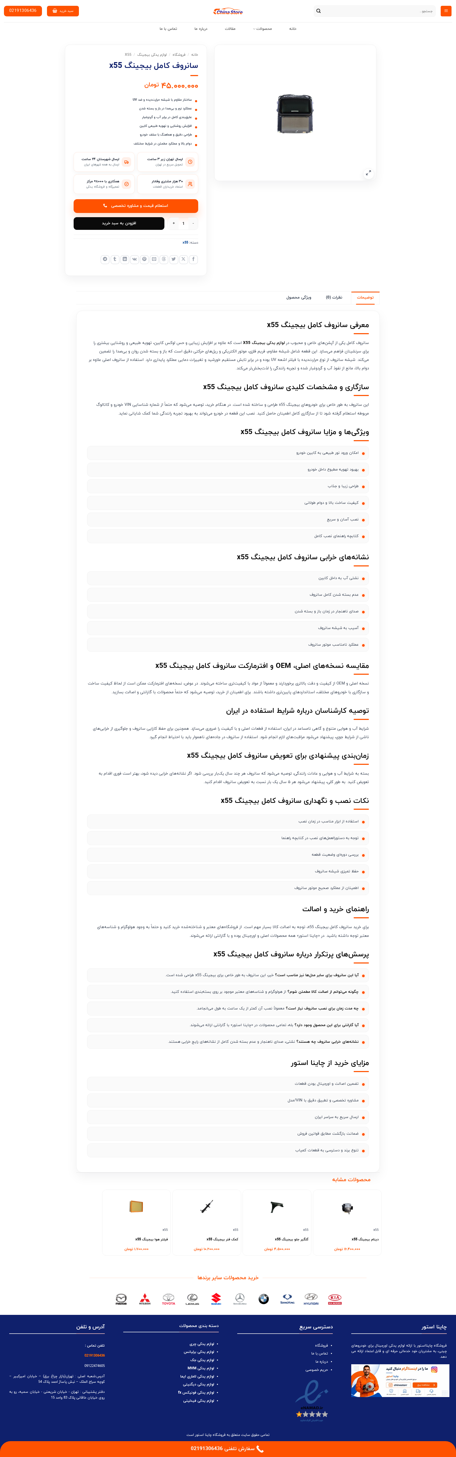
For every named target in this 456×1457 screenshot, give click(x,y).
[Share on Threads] (163, 259)
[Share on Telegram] (105, 259)
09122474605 (94, 1365)
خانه (292, 29)
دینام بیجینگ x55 (365, 1239)
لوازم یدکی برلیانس (199, 1351)
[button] (446, 11)
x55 (128, 54)
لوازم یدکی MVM (201, 1368)
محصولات (264, 29)
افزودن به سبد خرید (119, 223)
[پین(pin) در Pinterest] (144, 259)
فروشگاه (179, 54)
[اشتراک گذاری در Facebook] (193, 259)
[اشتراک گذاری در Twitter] (173, 259)
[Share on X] (183, 259)
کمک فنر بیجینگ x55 (222, 1239)
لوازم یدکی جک (202, 1360)
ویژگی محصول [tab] (298, 297)
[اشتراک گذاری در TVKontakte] (134, 259)
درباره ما (200, 29)
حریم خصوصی (317, 1369)
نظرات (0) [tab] (334, 297)
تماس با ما (168, 29)
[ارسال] (318, 11)
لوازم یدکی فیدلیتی (198, 1400)
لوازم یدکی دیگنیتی (198, 1384)
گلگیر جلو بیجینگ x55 (291, 1239)
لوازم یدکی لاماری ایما (197, 1376)
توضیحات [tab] (365, 297)
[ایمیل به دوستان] (154, 259)
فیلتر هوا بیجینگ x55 (151, 1239)
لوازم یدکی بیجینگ (152, 54)
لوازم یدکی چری (201, 1344)
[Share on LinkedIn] (124, 259)
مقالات (230, 29)
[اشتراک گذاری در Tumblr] (115, 259)
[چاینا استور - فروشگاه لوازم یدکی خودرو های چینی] (228, 11)
